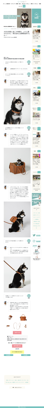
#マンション (11, 380)
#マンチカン (24, 380)
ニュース (20, 6)
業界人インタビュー (34, 3)
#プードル (36, 213)
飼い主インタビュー (26, 3)
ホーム (4, 3)
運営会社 (19, 406)
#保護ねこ (37, 219)
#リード (35, 217)
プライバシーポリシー (23, 406)
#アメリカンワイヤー (20, 382)
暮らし (20, 3)
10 (37, 190)
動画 (40, 3)
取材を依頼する (17, 345)
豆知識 (17, 3)
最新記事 (8, 3)
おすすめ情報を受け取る (16, 351)
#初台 (7, 380)
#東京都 (35, 221)
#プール (38, 215)
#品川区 (19, 380)
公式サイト (17, 332)
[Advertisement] (17, 48)
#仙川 (16, 380)
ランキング (13, 3)
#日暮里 (26, 382)
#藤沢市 (14, 382)
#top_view (9, 382)
